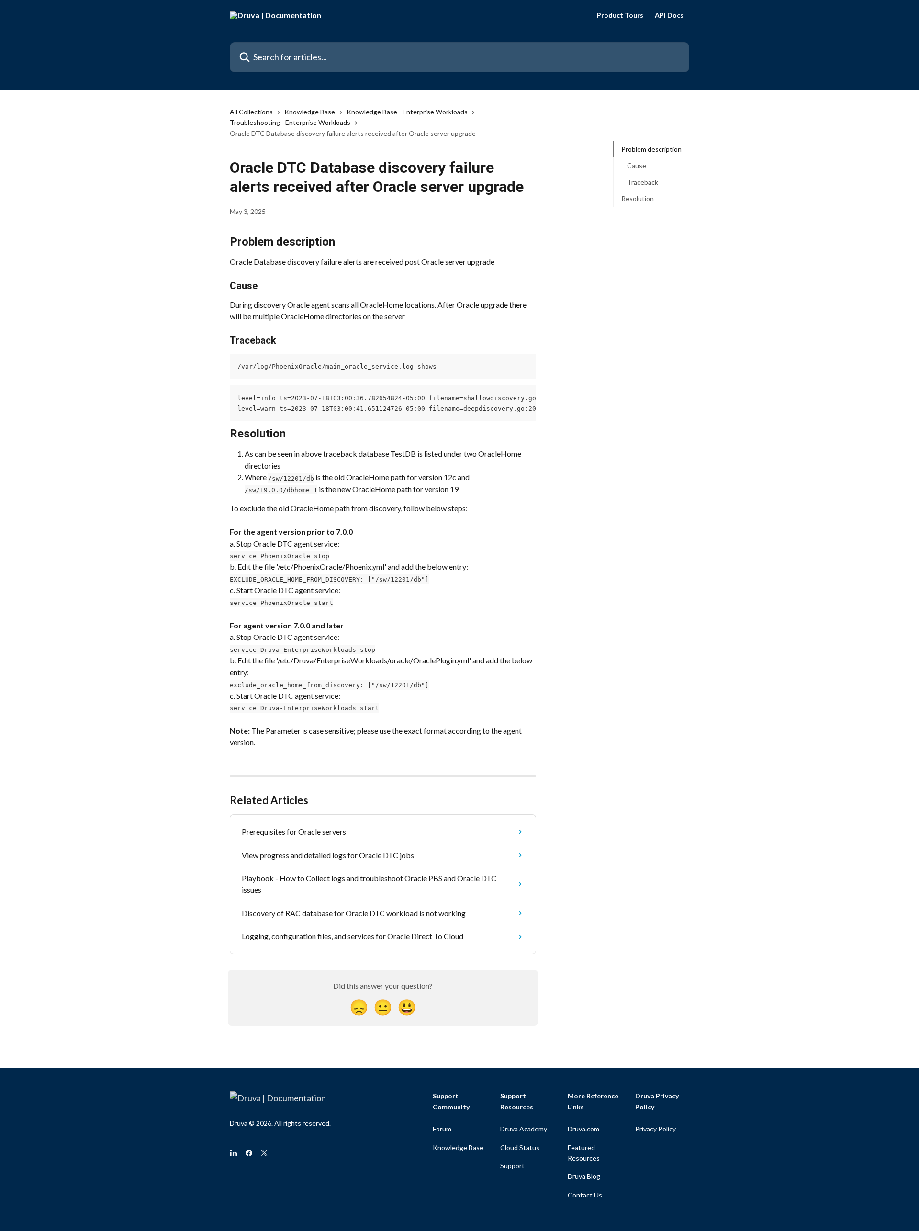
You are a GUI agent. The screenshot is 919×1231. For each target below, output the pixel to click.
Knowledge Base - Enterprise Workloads (407, 112)
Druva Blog (584, 1176)
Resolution (637, 198)
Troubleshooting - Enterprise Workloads (290, 122)
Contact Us (585, 1195)
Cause (636, 165)
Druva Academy (523, 1129)
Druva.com (583, 1129)
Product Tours (620, 15)
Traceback (642, 182)
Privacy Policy (655, 1129)
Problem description (651, 149)
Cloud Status (519, 1147)
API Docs (669, 15)
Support (512, 1166)
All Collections (251, 112)
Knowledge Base (309, 112)
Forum (442, 1129)
